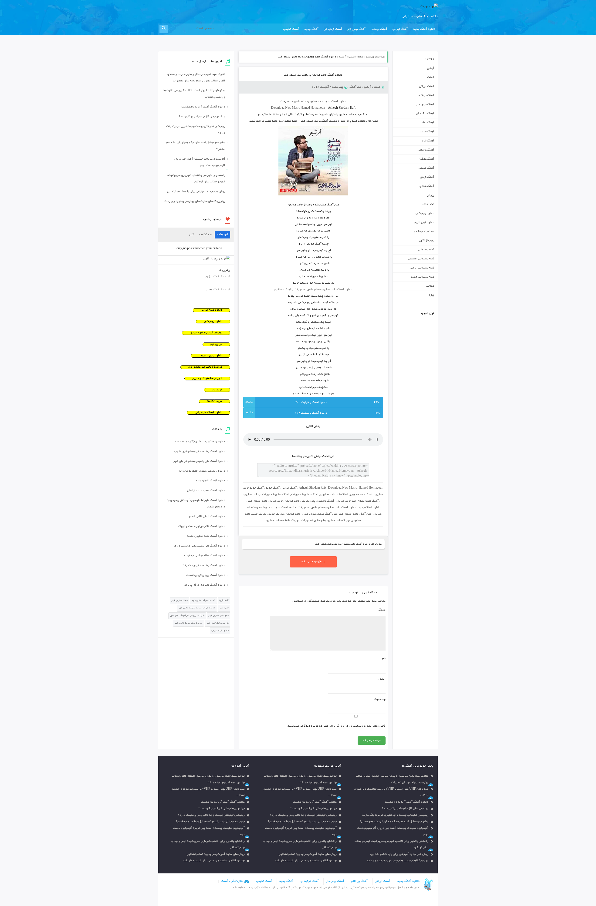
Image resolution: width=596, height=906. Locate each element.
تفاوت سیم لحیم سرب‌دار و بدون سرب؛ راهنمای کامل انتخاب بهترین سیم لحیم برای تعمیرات (196, 78)
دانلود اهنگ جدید (285, 507)
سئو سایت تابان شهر (218, 615)
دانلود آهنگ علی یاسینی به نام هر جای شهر (199, 461)
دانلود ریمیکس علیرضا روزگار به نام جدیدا (199, 441)
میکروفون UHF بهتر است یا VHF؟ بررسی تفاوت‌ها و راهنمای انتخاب (194, 94)
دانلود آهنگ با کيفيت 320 (311, 402)
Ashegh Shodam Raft (312, 488)
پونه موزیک (308, 501)
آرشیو (342, 57)
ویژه (431, 295)
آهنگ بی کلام (379, 29)
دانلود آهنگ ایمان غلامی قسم (207, 516)
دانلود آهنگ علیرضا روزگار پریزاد (204, 585)
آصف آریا (224, 600)
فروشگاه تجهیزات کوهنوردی (205, 367)
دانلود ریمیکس (425, 213)
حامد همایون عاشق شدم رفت (265, 501)
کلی (191, 234)
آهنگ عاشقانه (325, 501)
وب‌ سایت (380, 699)
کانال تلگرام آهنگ (232, 881)
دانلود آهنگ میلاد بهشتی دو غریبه (204, 555)
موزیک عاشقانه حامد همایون (282, 520)
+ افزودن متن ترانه (313, 562)
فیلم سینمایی (426, 250)
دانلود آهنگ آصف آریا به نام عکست (203, 107)
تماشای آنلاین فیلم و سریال (206, 333)
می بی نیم (216, 344)
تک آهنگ (355, 87)
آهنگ (430, 77)
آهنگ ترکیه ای (333, 29)
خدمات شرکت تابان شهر (203, 600)
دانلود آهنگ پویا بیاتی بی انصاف (205, 575)
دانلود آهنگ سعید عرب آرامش (206, 490)
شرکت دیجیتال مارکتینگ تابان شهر (187, 615)
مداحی (430, 286)
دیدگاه (381, 610)
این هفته (222, 234)
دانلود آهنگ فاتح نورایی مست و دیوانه (201, 526)
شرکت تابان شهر (179, 600)
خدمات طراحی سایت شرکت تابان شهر (197, 608)
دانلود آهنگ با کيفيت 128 (311, 413)
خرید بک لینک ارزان (218, 277)
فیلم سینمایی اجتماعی (421, 259)
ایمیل (381, 679)
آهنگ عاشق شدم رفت (304, 494)
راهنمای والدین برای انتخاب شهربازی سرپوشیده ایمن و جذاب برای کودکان (196, 179)
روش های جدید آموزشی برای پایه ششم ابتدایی (196, 191)
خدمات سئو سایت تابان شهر (188, 623)
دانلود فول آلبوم (424, 222)
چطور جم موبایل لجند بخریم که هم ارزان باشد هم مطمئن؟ (195, 146)
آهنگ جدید (311, 29)
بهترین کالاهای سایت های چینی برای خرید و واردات (194, 201)
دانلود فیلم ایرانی (211, 310)
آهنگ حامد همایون (361, 494)
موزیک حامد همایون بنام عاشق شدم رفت (325, 520)
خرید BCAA (214, 401)
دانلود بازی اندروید (210, 355)
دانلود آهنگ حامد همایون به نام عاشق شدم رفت (313, 75)
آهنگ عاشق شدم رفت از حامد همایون (266, 494)
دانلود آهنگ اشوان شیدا (210, 481)
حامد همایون (292, 501)
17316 (429, 59)
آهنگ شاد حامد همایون (334, 494)
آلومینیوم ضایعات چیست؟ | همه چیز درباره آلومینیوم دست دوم (199, 162)
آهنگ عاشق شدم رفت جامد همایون (357, 501)
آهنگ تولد (427, 122)
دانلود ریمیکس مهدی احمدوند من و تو (202, 471)
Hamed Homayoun (371, 488)
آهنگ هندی (427, 186)
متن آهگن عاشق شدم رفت (355, 514)
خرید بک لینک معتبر (218, 290)
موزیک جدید (276, 514)
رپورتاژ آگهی (426, 240)
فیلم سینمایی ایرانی (422, 268)
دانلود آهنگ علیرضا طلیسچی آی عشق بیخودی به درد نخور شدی (196, 504)
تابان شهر (224, 608)
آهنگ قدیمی (291, 29)
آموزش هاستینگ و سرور (207, 378)
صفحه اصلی (356, 57)
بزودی (430, 195)
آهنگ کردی (427, 177)
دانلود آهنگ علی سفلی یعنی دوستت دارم (199, 546)
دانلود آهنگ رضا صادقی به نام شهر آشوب (199, 451)
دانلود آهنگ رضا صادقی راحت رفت (203, 565)
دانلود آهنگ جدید (424, 29)
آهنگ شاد (428, 141)
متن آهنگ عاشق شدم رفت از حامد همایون (311, 514)
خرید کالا (217, 390)
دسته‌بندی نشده (424, 231)
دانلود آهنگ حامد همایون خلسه (206, 536)
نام (383, 659)
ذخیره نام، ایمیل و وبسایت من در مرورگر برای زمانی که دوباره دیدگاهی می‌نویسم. (336, 726)
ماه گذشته (205, 234)
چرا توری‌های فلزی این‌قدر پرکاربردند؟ (202, 116)
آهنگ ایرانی (400, 29)
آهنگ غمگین (426, 159)
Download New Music (285, 108)
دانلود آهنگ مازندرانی (208, 412)
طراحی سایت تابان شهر (217, 623)
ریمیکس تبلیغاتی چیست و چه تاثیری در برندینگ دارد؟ (195, 130)
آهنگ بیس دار (356, 29)
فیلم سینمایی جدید (422, 277)
